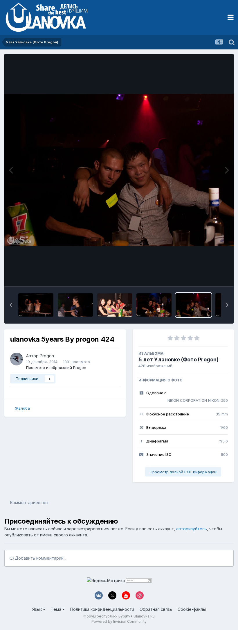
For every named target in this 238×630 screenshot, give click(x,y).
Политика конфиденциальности (102, 609)
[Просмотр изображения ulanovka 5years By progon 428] (35, 305)
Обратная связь (156, 609)
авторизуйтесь (191, 528)
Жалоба (22, 408)
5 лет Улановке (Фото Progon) (178, 359)
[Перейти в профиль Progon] (16, 359)
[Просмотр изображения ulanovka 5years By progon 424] (193, 305)
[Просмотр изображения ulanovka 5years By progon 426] (114, 305)
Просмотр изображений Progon (56, 367)
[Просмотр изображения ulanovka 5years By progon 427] (75, 305)
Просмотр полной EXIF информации (183, 472)
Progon (47, 355)
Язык (37, 609)
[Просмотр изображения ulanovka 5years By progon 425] (154, 305)
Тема (56, 609)
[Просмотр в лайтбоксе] (119, 170)
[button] (10, 305)
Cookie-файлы (192, 609)
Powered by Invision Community (119, 621)
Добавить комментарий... (40, 558)
